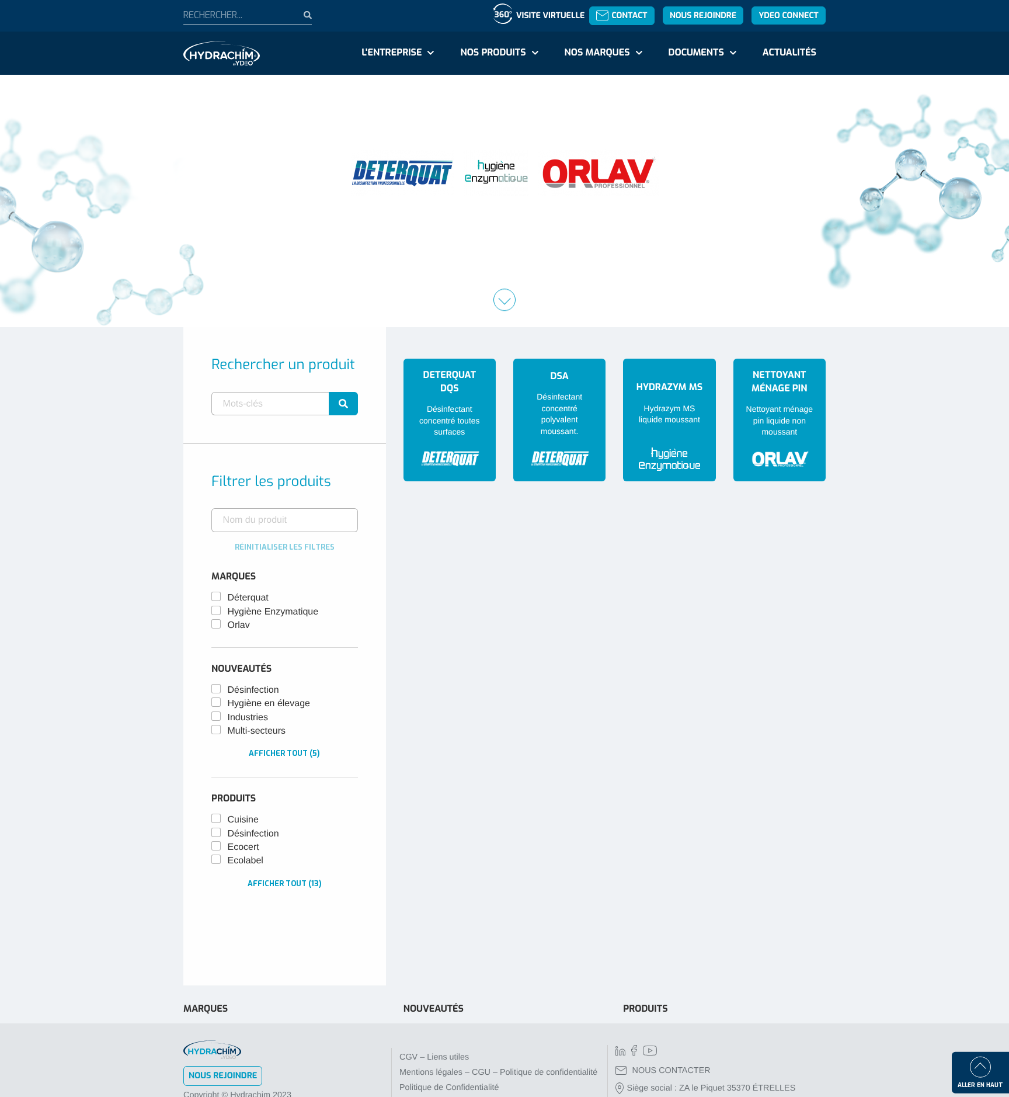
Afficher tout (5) (284, 753)
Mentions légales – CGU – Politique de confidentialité (498, 1072)
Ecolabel (245, 861)
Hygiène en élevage (269, 704)
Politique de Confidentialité (449, 1087)
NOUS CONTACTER (671, 1070)
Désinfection (253, 690)
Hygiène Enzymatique (273, 612)
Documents (696, 53)
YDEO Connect (788, 15)
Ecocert (243, 847)
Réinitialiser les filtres (285, 547)
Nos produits (493, 53)
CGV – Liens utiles (434, 1057)
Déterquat (248, 598)
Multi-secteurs (257, 731)
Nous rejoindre (703, 15)
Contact (629, 15)
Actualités (789, 53)
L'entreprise (391, 53)
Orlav (239, 625)
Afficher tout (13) (285, 883)
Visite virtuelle (550, 15)
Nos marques (596, 53)
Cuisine (243, 820)
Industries (248, 718)
